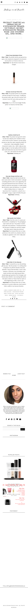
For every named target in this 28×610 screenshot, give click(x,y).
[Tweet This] (13, 298)
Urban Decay (13, 295)
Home (14, 375)
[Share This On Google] (17, 298)
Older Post (20, 374)
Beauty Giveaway (14, 469)
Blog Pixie (15, 605)
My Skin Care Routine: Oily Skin (13, 495)
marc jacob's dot (9, 293)
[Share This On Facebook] (10, 298)
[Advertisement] (14, 357)
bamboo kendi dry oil (15, 290)
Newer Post (7, 374)
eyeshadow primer (18, 291)
